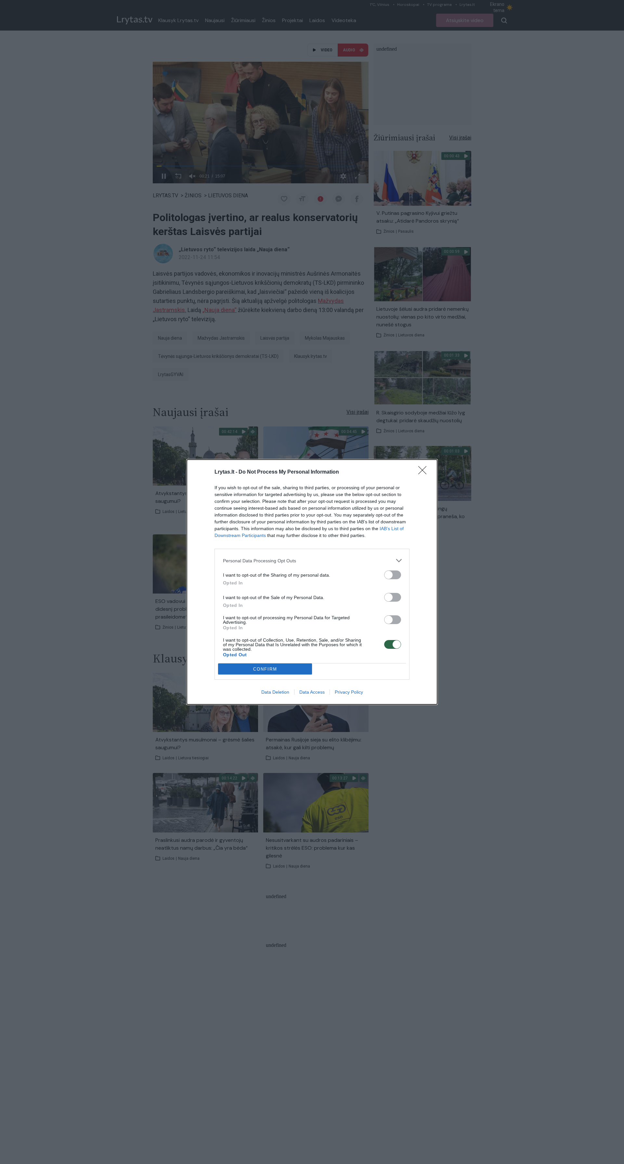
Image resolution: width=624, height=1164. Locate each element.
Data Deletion (275, 692)
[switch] (392, 574)
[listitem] (312, 560)
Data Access (312, 692)
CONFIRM (265, 669)
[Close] (424, 472)
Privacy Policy (349, 692)
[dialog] (312, 582)
